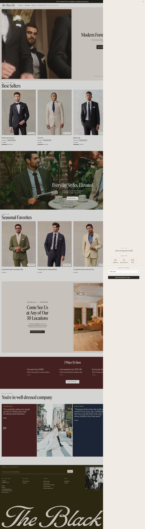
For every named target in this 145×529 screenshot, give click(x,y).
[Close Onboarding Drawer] (143, 2)
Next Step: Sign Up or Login (122, 277)
